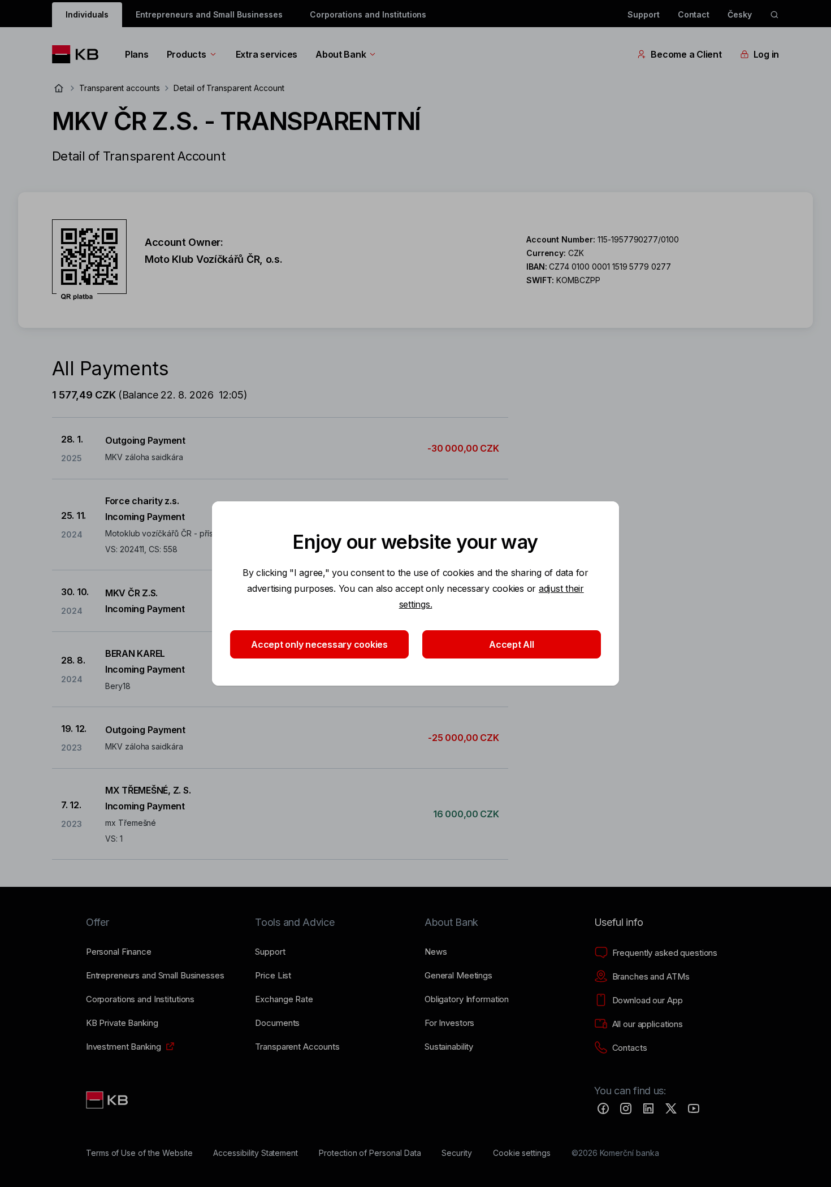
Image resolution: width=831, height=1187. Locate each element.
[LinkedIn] (648, 1108)
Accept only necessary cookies (319, 644)
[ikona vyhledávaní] (774, 14)
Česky (740, 14)
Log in (766, 54)
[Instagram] (626, 1108)
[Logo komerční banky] (79, 54)
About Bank (340, 54)
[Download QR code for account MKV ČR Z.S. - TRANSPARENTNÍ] (89, 260)
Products (186, 54)
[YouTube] (694, 1108)
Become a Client (686, 54)
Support (643, 14)
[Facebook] (603, 1108)
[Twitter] (671, 1108)
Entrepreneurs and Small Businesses (209, 14)
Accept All (511, 644)
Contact (694, 14)
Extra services (266, 54)
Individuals (87, 14)
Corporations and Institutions (368, 14)
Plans (137, 54)
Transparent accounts (119, 88)
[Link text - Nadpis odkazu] (108, 1100)
